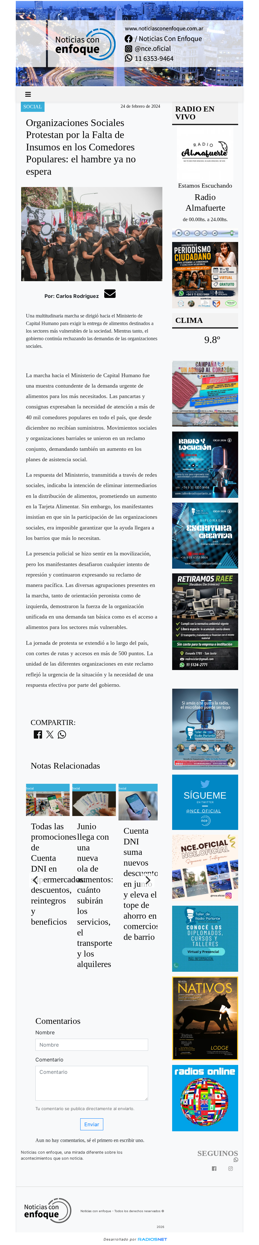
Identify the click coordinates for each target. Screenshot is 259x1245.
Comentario (49, 1059)
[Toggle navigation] (28, 94)
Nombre (45, 1032)
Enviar (91, 1124)
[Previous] (36, 880)
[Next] (147, 880)
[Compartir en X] (50, 736)
